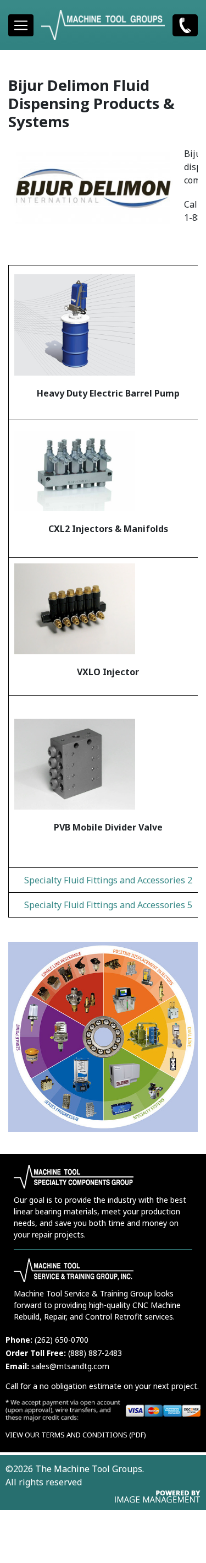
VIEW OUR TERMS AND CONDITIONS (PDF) (75, 1435)
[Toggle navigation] (21, 25)
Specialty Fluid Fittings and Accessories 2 (108, 880)
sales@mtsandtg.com (70, 1366)
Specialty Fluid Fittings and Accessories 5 (108, 905)
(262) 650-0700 (185, 24)
